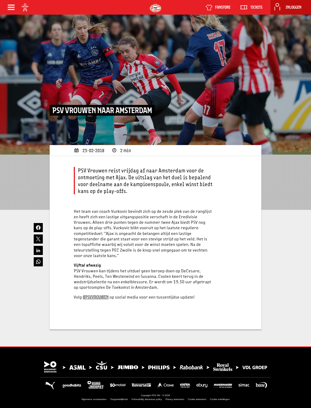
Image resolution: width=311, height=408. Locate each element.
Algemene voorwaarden (94, 399)
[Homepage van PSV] (155, 7)
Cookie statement (197, 399)
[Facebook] (38, 227)
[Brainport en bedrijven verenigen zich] (155, 367)
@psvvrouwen (96, 297)
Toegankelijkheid (119, 399)
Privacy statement (175, 399)
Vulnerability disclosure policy (146, 399)
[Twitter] (38, 239)
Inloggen (293, 7)
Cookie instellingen (220, 399)
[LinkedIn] (38, 250)
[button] (11, 7)
